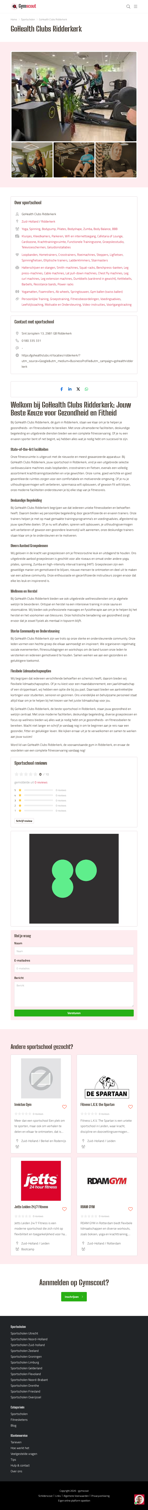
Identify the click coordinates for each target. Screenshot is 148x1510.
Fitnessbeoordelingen (85, 299)
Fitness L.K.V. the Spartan (97, 1104)
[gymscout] (23, 6)
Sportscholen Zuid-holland (28, 1345)
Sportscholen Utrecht (24, 1333)
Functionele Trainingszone (84, 241)
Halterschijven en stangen (38, 267)
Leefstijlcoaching (32, 304)
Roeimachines (86, 254)
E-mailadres (22, 960)
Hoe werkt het (20, 1448)
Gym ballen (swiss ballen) (106, 291)
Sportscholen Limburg (25, 1362)
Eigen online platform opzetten (74, 1500)
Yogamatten (29, 291)
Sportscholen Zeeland (25, 1350)
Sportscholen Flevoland (26, 1374)
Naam (18, 943)
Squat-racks (87, 267)
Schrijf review (24, 821)
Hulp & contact (20, 1465)
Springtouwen (80, 291)
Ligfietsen (116, 254)
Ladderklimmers (79, 260)
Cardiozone (29, 241)
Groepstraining (59, 299)
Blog (13, 1425)
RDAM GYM (87, 1207)
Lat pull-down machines (81, 273)
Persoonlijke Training (35, 299)
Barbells (27, 284)
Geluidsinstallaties (59, 247)
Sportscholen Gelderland (26, 1368)
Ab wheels (62, 291)
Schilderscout (45, 1496)
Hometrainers (48, 254)
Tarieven (16, 1442)
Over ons (16, 1471)
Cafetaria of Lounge (110, 236)
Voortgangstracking (119, 304)
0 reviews (41, 782)
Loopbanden (30, 254)
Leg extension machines (56, 278)
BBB (114, 229)
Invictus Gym (22, 1104)
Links (58, 1496)
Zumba (87, 229)
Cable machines (54, 273)
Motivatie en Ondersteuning (63, 304)
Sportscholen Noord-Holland (29, 1339)
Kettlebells (124, 278)
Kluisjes (27, 236)
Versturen (74, 1013)
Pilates (61, 229)
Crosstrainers (67, 254)
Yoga (25, 229)
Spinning (34, 229)
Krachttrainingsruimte (52, 241)
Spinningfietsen (32, 260)
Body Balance (102, 229)
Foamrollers (46, 291)
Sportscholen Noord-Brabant (29, 1379)
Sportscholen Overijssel (26, 1397)
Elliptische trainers (55, 260)
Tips (13, 1459)
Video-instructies (93, 304)
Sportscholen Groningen (26, 1356)
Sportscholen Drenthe (25, 1385)
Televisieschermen (34, 247)
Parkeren (57, 236)
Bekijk (74, 96)
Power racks (65, 284)
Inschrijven (72, 1297)
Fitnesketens (19, 1419)
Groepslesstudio (113, 241)
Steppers (102, 254)
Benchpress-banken (109, 267)
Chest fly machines (110, 273)
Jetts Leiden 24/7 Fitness (31, 1207)
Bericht (19, 977)
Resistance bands (45, 284)
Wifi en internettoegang (80, 236)
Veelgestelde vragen (24, 1453)
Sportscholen (19, 1414)
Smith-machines (67, 267)
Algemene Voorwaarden (76, 1496)
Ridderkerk (48, 221)
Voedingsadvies (110, 299)
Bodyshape (75, 229)
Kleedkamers (41, 236)
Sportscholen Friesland (25, 1391)
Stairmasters (99, 260)
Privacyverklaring (100, 1496)
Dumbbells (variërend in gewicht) (94, 278)
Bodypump (49, 229)
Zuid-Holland (30, 221)
